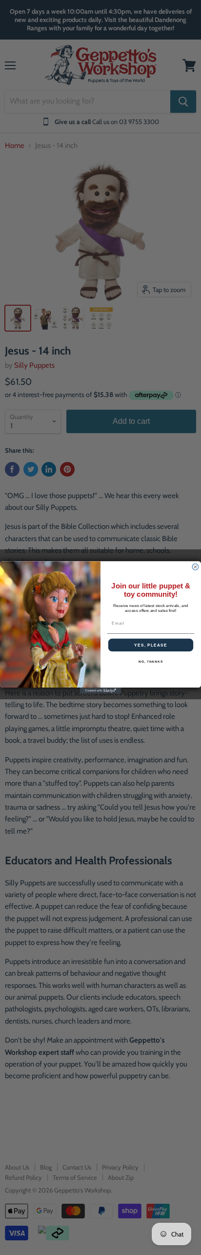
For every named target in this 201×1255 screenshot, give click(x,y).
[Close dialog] (195, 567)
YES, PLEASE (150, 645)
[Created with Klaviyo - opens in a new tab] (100, 691)
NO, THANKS (151, 662)
